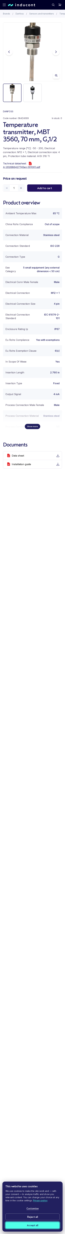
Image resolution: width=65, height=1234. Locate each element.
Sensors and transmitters (41, 13)
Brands (6, 13)
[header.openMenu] (4, 5)
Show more (32, 426)
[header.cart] (60, 5)
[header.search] (53, 5)
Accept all (32, 1225)
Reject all (32, 1216)
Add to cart (44, 188)
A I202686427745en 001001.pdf (21, 167)
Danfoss (20, 13)
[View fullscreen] (56, 75)
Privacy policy (40, 1200)
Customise (32, 1208)
